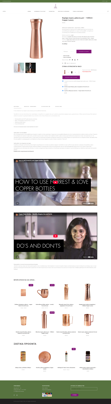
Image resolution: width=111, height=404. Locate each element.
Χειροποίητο (73, 41)
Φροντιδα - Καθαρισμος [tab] (30, 106)
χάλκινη (65, 41)
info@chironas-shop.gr (19, 391)
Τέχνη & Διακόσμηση (83, 38)
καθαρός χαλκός (91, 39)
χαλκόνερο (69, 41)
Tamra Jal (82, 39)
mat (79, 39)
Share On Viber (66, 55)
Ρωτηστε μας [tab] (58, 106)
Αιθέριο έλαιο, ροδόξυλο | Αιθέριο (23, 367)
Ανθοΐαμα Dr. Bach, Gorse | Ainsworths (66, 367)
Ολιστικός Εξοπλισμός (76, 38)
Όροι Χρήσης (45, 388)
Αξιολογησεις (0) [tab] (45, 106)
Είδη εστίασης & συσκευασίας (76, 36)
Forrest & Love (75, 39)
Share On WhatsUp (67, 57)
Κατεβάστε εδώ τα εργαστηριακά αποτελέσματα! (24, 151)
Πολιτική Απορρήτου (46, 389)
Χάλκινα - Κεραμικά (90, 38)
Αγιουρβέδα (69, 36)
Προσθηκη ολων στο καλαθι (71, 77)
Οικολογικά (70, 38)
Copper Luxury (69, 39)
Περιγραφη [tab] (16, 106)
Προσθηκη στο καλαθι (84, 51)
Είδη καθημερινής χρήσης (86, 36)
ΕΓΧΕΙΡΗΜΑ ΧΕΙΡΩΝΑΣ (7, 1)
